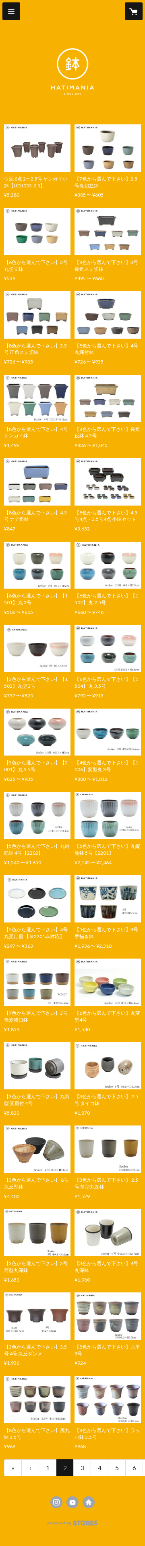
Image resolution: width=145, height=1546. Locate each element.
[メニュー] (11, 11)
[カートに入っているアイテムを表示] (134, 11)
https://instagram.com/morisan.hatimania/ (56, 1502)
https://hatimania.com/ (89, 1502)
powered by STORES (72, 1525)
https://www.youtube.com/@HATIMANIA (72, 1502)
